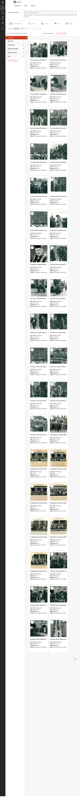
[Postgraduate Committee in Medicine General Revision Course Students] (58, 424)
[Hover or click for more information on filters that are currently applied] (53, 33)
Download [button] (31, 23)
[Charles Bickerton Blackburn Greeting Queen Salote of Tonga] (58, 219)
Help (25, 6)
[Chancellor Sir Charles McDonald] (38, 253)
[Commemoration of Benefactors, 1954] (38, 49)
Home (3, 3)
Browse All (3, 8)
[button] (44, 24)
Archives (33, 6)
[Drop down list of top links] (72, 0)
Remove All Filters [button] (61, 33)
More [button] (3, 29)
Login (3, 24)
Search (2, 14)
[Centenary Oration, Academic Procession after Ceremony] (58, 560)
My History (3, 19)
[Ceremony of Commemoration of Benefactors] (58, 253)
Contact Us (18, 6)
